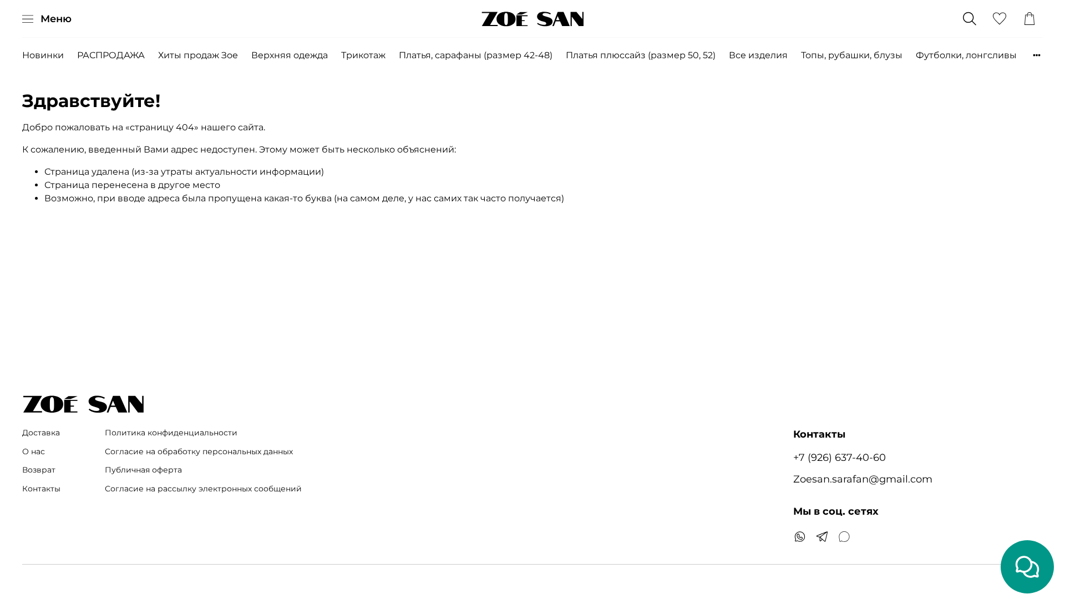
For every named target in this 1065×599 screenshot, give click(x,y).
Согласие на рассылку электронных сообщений (203, 489)
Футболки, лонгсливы (966, 55)
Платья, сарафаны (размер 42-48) (475, 55)
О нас (33, 451)
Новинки (43, 55)
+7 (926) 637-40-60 (839, 457)
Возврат (38, 470)
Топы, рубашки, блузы (851, 55)
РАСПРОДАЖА (111, 55)
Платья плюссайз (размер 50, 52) (641, 55)
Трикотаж (363, 55)
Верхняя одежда (289, 55)
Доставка (41, 433)
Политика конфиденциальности (171, 433)
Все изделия (758, 55)
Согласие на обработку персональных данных (199, 451)
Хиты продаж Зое (198, 55)
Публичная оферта (143, 470)
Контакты (41, 489)
